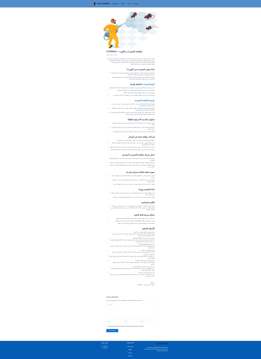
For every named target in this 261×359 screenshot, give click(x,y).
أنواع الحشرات (148, 84)
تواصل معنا (115, 3)
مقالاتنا (123, 3)
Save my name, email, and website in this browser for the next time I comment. (126, 326)
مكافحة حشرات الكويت (111, 54)
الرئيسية (136, 3)
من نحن (129, 3)
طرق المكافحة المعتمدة (145, 100)
